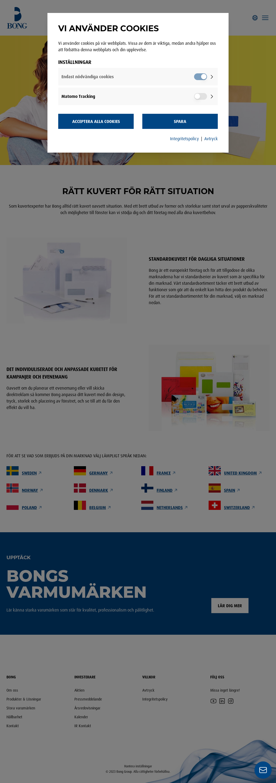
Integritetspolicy (184, 138)
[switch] (200, 76)
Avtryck (211, 138)
